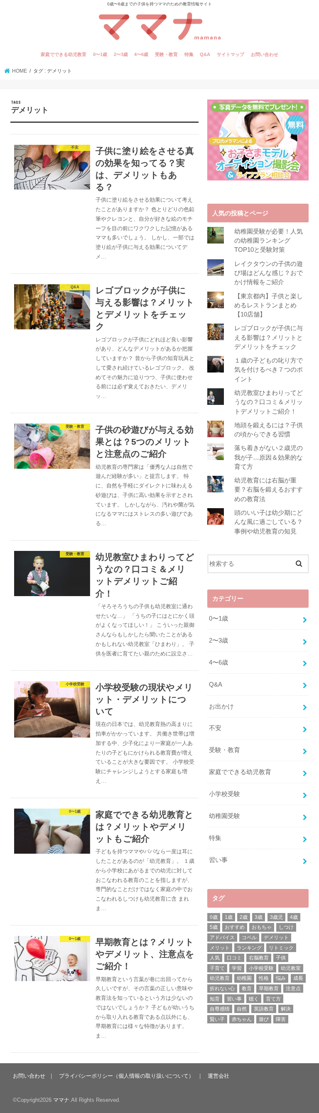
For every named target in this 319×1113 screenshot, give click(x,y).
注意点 (293, 988)
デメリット (276, 937)
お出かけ (221, 706)
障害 (281, 1019)
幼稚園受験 (224, 816)
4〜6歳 (141, 54)
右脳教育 (259, 958)
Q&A (205, 54)
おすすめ (235, 927)
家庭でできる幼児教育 (63, 54)
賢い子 (217, 1019)
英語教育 (264, 1009)
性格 (264, 978)
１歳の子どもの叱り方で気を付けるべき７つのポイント (268, 369)
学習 (237, 968)
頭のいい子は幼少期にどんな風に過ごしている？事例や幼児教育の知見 (268, 521)
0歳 (214, 917)
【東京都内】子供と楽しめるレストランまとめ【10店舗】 (268, 305)
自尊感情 (220, 1009)
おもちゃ (262, 927)
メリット (220, 948)
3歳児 (276, 917)
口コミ (234, 958)
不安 (215, 728)
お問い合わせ (264, 54)
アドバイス (222, 937)
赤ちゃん (242, 1019)
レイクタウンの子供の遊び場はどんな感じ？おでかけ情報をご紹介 (268, 273)
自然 (242, 1009)
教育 (247, 988)
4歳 (294, 917)
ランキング (249, 948)
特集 (189, 54)
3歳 (259, 917)
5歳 (214, 927)
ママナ (61, 1100)
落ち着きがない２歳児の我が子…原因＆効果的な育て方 (268, 457)
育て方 (273, 999)
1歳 (229, 917)
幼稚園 (244, 978)
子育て (217, 968)
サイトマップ (230, 54)
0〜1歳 (100, 54)
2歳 (244, 917)
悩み (281, 978)
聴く (254, 999)
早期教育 (269, 988)
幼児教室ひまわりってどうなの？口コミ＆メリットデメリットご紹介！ (268, 402)
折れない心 (222, 988)
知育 (215, 999)
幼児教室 (291, 968)
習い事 (218, 860)
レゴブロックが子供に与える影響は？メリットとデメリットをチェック (268, 337)
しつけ (286, 927)
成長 (298, 978)
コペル (249, 937)
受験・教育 (166, 54)
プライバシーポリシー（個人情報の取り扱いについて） (126, 1076)
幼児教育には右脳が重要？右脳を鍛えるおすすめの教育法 (268, 489)
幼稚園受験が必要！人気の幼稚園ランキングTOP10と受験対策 (268, 240)
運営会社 (218, 1076)
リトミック (281, 948)
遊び (264, 1019)
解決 (286, 1009)
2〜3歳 (121, 54)
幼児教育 (220, 978)
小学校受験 (224, 794)
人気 (215, 958)
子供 (281, 958)
